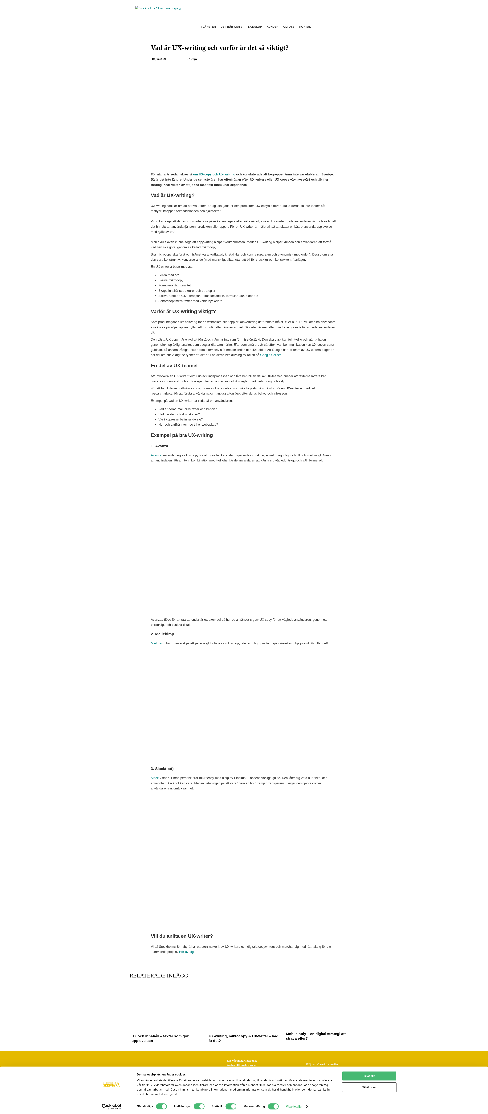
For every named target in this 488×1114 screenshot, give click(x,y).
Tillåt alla (369, 1076)
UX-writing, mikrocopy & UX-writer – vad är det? (244, 1038)
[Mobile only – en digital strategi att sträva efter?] (321, 989)
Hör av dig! (187, 952)
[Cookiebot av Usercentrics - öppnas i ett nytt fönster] (111, 1106)
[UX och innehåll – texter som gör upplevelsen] (167, 989)
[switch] (199, 1106)
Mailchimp (158, 643)
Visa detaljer (294, 1106)
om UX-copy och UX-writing (214, 174)
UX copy (191, 58)
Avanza (156, 455)
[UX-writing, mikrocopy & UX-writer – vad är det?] (244, 989)
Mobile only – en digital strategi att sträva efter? (316, 1036)
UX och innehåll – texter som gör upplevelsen (160, 1038)
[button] (346, 27)
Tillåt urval (369, 1087)
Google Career (270, 355)
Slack (155, 778)
